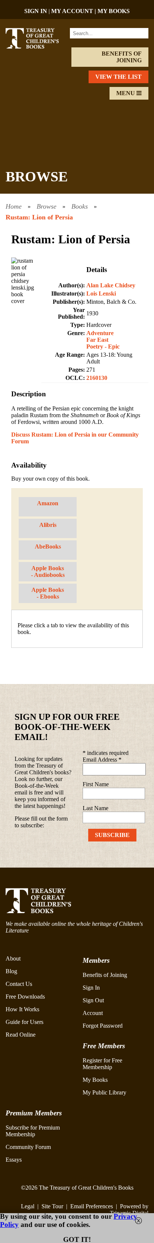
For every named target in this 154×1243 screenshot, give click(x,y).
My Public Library (104, 1092)
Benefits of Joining (122, 56)
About (13, 958)
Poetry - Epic (103, 346)
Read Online (21, 1034)
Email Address (102, 759)
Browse (46, 206)
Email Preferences (91, 1206)
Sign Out (93, 1000)
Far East (97, 340)
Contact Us (19, 984)
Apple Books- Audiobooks (48, 571)
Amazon (47, 503)
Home (14, 206)
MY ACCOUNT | (74, 11)
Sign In (91, 987)
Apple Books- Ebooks (47, 593)
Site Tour (52, 1206)
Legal (27, 1206)
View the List (118, 77)
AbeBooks (48, 546)
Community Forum (28, 1147)
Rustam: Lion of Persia (39, 217)
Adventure (100, 333)
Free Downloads (25, 996)
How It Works (22, 1009)
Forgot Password (103, 1025)
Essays (14, 1159)
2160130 (96, 378)
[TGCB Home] (37, 46)
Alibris (47, 525)
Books (79, 206)
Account (93, 1013)
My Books (95, 1080)
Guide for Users (24, 1022)
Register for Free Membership (102, 1063)
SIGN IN (35, 11)
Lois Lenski (101, 293)
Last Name (95, 808)
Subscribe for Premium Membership (33, 1130)
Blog (11, 971)
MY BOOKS (114, 11)
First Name (96, 784)
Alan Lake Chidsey (110, 285)
